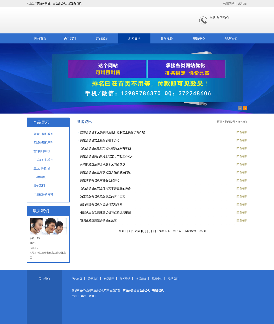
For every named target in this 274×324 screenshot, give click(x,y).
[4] (142, 230)
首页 (219, 121)
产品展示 (102, 38)
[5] (146, 230)
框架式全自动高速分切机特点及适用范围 (105, 212)
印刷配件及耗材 (43, 194)
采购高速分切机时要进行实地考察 (101, 204)
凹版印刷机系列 (43, 142)
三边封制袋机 (41, 168)
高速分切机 (43, 3)
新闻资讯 (134, 38)
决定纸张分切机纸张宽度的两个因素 (102, 196)
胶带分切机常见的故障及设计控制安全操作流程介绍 (112, 132)
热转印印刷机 (41, 151)
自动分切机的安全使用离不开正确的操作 (105, 188)
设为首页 (242, 3)
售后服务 (167, 38)
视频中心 (199, 38)
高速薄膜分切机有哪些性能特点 (100, 180)
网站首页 (40, 38)
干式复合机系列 (43, 159)
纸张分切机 (74, 3)
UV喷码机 (39, 177)
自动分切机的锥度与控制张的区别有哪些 (105, 148)
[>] (154, 230)
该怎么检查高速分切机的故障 (98, 220)
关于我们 (70, 38)
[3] (138, 230)
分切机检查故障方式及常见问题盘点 (102, 164)
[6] (150, 230)
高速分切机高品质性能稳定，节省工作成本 (107, 156)
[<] (129, 230)
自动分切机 (59, 3)
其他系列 (39, 185)
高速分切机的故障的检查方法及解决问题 (105, 172)
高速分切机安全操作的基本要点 (100, 140)
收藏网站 (228, 3)
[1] (132, 230)
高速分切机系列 (43, 134)
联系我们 (231, 38)
